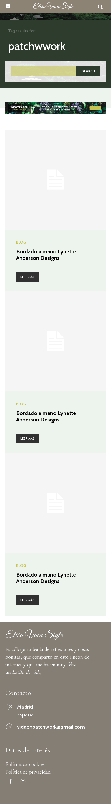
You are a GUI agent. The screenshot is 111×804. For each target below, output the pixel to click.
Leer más (27, 277)
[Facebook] (10, 781)
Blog (21, 242)
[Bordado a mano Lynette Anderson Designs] (55, 180)
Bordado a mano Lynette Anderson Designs (46, 254)
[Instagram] (23, 781)
